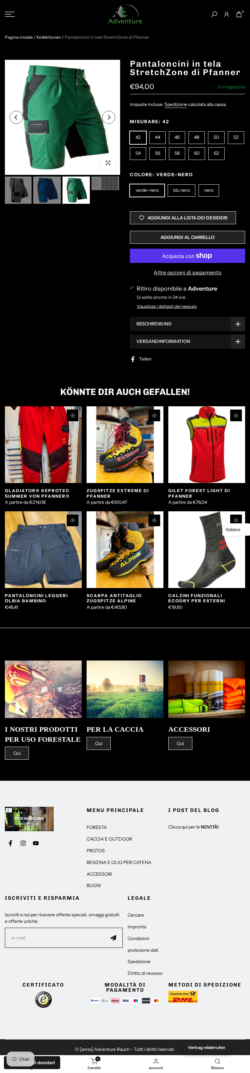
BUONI (94, 885)
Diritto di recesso (145, 973)
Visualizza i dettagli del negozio (167, 306)
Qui (17, 753)
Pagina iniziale (19, 37)
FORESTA (97, 827)
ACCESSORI (99, 874)
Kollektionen (48, 37)
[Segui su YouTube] (35, 843)
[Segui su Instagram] (23, 843)
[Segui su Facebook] (10, 843)
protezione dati (143, 950)
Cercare (136, 915)
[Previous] (16, 117)
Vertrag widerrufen (206, 1047)
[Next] (108, 117)
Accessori (189, 729)
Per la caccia (115, 729)
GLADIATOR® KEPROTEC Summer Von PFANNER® (37, 493)
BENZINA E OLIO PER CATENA (119, 862)
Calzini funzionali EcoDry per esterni (196, 598)
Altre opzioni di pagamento (187, 272)
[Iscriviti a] (113, 938)
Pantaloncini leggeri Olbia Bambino (36, 598)
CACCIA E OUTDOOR (109, 839)
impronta (137, 927)
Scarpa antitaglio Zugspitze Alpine (114, 598)
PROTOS (96, 851)
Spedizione (175, 104)
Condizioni (138, 938)
